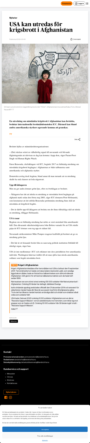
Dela (76, 139)
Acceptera (45, 429)
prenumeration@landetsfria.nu (37, 357)
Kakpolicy (45, 440)
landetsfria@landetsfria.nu (25, 360)
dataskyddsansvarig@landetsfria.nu (35, 362)
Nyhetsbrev (11, 392)
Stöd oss (10, 380)
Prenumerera (66, 3)
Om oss (10, 377)
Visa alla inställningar (45, 436)
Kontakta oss (12, 383)
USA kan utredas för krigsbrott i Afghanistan (41, 27)
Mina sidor (11, 374)
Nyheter (13, 18)
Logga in (81, 3)
